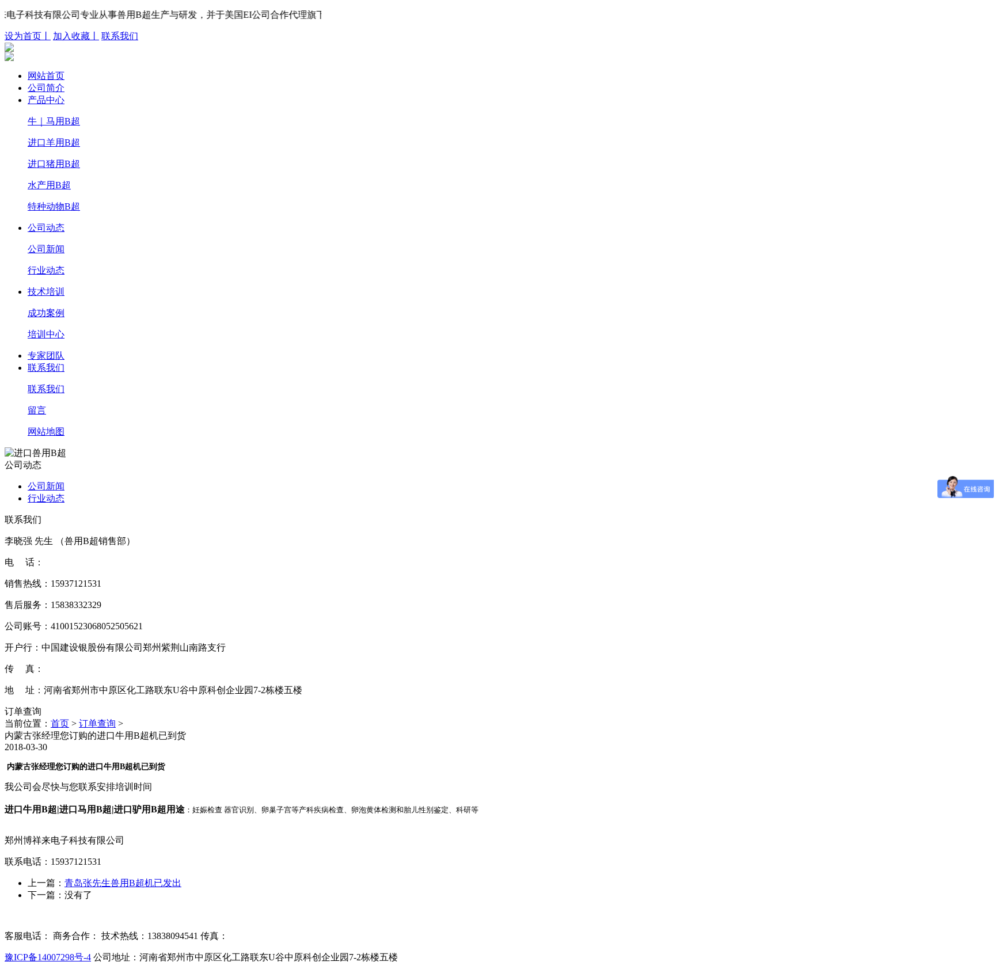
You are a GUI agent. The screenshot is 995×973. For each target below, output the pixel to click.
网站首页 (46, 76)
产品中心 (46, 100)
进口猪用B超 (54, 164)
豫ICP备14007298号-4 (48, 957)
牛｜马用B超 (54, 121)
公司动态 (46, 228)
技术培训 (46, 292)
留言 (37, 410)
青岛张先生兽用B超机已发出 (122, 883)
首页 (60, 723)
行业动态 (46, 270)
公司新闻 (46, 249)
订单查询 (97, 723)
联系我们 (119, 36)
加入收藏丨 (76, 36)
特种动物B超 (54, 206)
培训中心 (46, 334)
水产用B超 (49, 185)
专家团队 (46, 355)
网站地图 (46, 431)
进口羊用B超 (54, 142)
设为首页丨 (28, 36)
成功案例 (46, 313)
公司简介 (46, 88)
